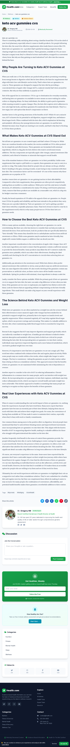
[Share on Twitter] (42, 501)
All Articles (40, 696)
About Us (40, 705)
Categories (30, 7)
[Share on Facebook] (47, 501)
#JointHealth (30, 492)
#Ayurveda (11, 492)
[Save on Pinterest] (61, 501)
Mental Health (6, 721)
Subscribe (62, 7)
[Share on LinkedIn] (52, 501)
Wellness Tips (6, 727)
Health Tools (41, 699)
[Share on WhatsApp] (56, 501)
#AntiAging (20, 492)
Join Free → (57, 2)
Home (21, 7)
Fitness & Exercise (7, 718)
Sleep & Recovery (7, 724)
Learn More (5, 744)
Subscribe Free (35, 594)
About (52, 7)
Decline (54, 743)
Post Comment (58, 559)
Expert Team (42, 7)
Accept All (64, 743)
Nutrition (16, 18)
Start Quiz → (35, 621)
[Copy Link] (66, 501)
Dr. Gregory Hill (12, 28)
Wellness (10, 14)
